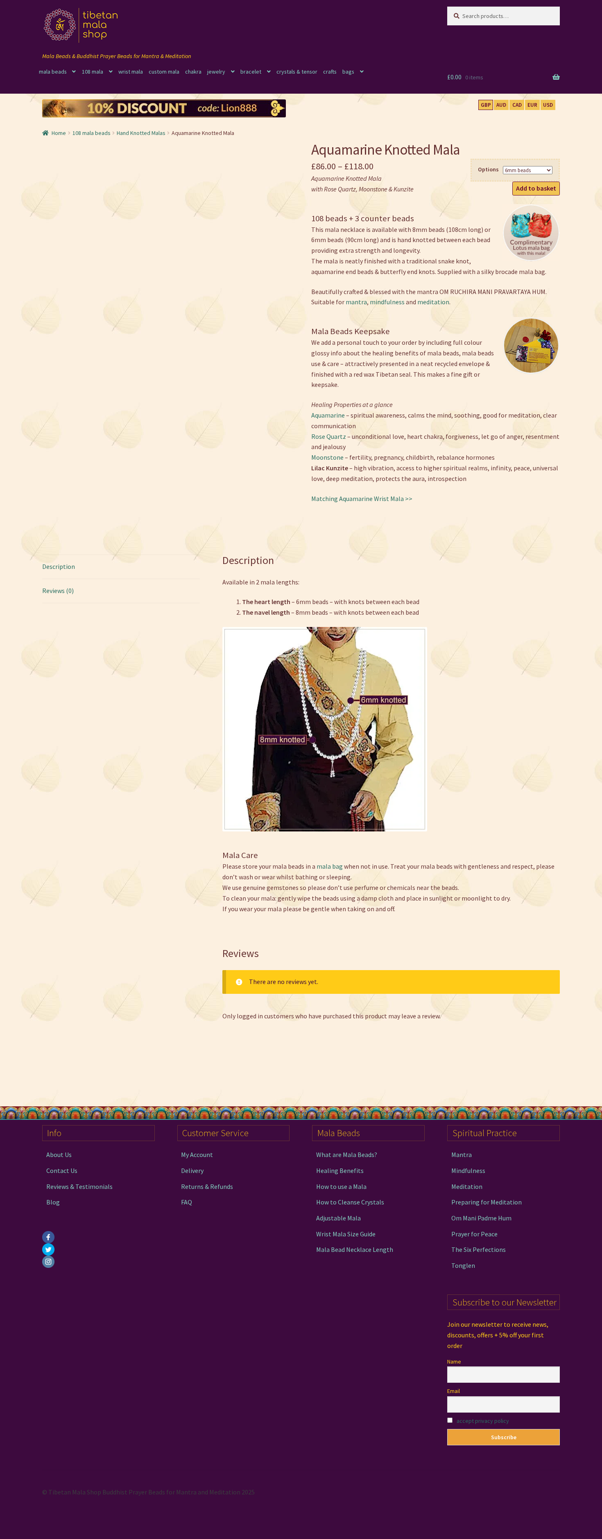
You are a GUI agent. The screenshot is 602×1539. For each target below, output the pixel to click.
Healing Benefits (340, 1170)
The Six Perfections (478, 1249)
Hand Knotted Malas (141, 133)
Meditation (466, 1186)
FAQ (186, 1202)
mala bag (330, 866)
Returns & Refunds (207, 1186)
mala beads (53, 71)
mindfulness (387, 302)
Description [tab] (58, 566)
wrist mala (130, 71)
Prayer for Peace (474, 1234)
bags (348, 71)
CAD (517, 104)
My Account (197, 1154)
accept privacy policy (483, 1420)
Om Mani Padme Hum (481, 1218)
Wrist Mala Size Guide (346, 1234)
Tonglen (463, 1265)
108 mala (92, 71)
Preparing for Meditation (486, 1202)
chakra (193, 71)
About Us (59, 1154)
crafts (330, 71)
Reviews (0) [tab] (58, 590)
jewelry (216, 71)
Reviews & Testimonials (79, 1186)
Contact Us (61, 1170)
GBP (486, 104)
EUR (532, 104)
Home (59, 133)
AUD (501, 104)
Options (488, 169)
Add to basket (536, 188)
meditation (433, 302)
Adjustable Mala (338, 1218)
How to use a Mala (341, 1186)
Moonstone (327, 457)
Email (453, 1391)
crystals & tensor (296, 71)
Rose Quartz (328, 436)
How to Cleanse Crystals (350, 1202)
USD (548, 104)
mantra (356, 302)
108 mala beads (91, 133)
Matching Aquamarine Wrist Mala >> (361, 498)
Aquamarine (328, 415)
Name (454, 1361)
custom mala (164, 71)
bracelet (250, 71)
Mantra (461, 1154)
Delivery (192, 1170)
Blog (53, 1202)
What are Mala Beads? (346, 1154)
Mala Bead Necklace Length (354, 1249)
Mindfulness (468, 1170)
